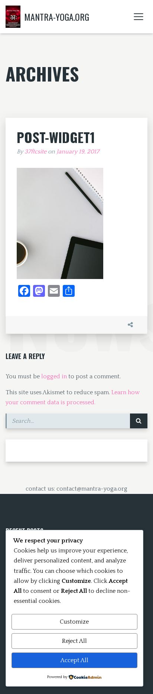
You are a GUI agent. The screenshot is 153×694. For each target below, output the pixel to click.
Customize (74, 621)
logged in (54, 376)
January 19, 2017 (77, 151)
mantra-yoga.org (56, 16)
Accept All (74, 660)
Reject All (74, 641)
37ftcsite (35, 151)
